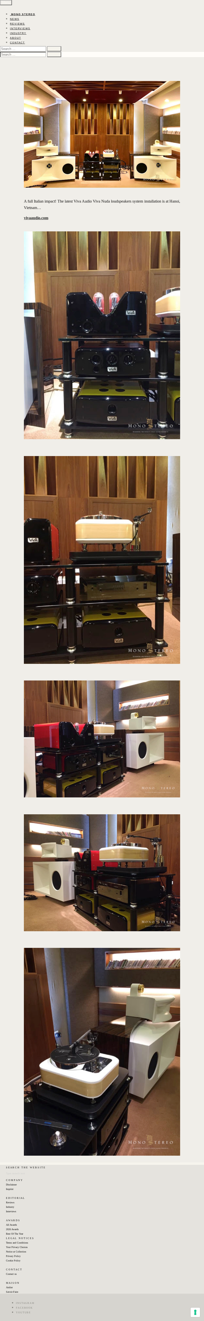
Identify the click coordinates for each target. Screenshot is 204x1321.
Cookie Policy (13, 1260)
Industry (10, 1207)
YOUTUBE (23, 1312)
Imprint (9, 1189)
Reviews (10, 1202)
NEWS (14, 19)
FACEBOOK (24, 1307)
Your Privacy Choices (17, 1247)
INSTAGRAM (25, 1303)
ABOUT (15, 37)
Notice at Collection (16, 1251)
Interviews (11, 1211)
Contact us (11, 1274)
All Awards (11, 1224)
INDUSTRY (18, 33)
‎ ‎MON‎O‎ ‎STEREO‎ (22, 14)
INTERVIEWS (20, 28)
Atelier (9, 1287)
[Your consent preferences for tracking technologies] (195, 1312)
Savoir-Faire (12, 1291)
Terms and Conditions (17, 1242)
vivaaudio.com (36, 218)
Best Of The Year (14, 1233)
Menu (6, 2)
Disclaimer (11, 1184)
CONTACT (17, 42)
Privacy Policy (13, 1256)
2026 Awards (12, 1229)
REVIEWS (17, 23)
